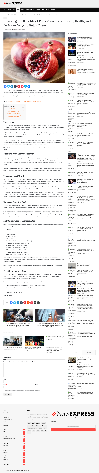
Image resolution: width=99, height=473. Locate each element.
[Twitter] (8, 86)
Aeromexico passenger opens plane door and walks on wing (86, 264)
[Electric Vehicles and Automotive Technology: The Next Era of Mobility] (72, 377)
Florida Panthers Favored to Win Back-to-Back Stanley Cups (85, 134)
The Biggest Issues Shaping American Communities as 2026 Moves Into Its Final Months (86, 84)
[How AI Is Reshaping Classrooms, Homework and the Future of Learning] (72, 360)
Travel (47, 9)
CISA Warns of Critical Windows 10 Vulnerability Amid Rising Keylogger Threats (86, 52)
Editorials (6, 464)
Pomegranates (11, 108)
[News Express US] (13, 3)
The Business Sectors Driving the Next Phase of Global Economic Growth (85, 385)
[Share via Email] (35, 302)
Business (38, 9)
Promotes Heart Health (13, 111)
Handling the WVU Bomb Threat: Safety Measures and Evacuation (85, 296)
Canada (6, 452)
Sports (22, 9)
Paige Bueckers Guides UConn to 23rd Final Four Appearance (85, 173)
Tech (14, 9)
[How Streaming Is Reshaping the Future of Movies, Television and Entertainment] (72, 396)
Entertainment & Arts (30, 9)
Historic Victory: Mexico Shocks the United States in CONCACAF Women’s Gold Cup (86, 229)
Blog (5, 429)
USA (5, 9)
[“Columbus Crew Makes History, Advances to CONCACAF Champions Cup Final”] (72, 147)
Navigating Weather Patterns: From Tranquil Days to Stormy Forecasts (86, 164)
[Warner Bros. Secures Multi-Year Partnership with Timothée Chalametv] (72, 181)
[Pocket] (22, 86)
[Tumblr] (15, 86)
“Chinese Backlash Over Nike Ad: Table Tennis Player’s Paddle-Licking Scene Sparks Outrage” (86, 102)
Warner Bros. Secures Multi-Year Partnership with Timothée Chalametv (85, 181)
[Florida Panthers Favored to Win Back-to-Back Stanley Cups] (72, 137)
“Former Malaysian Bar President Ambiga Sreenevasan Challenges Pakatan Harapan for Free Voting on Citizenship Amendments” (86, 198)
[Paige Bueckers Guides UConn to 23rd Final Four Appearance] (72, 175)
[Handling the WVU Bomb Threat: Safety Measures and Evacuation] (72, 299)
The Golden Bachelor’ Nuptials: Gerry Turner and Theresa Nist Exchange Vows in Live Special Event (86, 290)
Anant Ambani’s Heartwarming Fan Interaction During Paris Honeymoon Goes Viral (86, 59)
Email (5, 384)
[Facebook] (5, 86)
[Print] (38, 302)
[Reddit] (28, 302)
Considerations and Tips (13, 116)
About (4, 415)
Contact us (6, 417)
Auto (43, 9)
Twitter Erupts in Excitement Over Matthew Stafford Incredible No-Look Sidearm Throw (85, 283)
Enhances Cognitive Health (14, 113)
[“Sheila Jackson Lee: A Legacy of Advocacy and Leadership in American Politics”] (72, 116)
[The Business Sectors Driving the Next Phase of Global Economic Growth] (72, 386)
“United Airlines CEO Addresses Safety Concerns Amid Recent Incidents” (85, 188)
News (9, 14)
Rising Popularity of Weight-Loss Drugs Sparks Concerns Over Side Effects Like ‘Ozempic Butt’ (54, 349)
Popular (89, 352)
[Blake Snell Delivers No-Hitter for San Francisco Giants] (72, 96)
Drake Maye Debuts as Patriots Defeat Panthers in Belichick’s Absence (84, 39)
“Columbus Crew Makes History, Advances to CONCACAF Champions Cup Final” (86, 144)
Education (53, 9)
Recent (75, 352)
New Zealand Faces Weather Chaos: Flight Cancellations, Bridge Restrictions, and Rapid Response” (85, 216)
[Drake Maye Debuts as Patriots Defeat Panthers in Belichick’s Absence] (72, 39)
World (9, 9)
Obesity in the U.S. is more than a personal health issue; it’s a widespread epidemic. (33, 349)
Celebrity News (8, 441)
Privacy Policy (6, 412)
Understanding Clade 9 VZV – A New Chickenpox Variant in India (24, 101)
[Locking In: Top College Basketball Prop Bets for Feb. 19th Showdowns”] (72, 242)
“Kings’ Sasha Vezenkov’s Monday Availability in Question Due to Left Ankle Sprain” (85, 272)
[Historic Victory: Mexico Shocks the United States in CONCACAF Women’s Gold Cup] (72, 232)
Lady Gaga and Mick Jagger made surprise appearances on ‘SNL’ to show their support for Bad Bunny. (85, 322)
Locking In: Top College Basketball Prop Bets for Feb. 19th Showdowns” (86, 239)
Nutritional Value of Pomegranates (16, 115)
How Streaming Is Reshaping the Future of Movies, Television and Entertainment (85, 394)
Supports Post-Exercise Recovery (16, 110)
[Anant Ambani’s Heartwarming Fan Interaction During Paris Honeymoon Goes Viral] (72, 62)
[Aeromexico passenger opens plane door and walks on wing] (72, 266)
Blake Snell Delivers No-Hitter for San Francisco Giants (85, 94)
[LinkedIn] (11, 86)
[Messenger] (28, 86)
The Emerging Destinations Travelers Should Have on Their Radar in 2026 (85, 366)
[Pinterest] (18, 86)
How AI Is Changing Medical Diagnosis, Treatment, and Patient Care (12, 348)
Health (18, 9)
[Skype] (25, 86)
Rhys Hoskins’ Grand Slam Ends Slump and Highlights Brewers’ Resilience (84, 125)
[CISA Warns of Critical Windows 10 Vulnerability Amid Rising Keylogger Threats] (72, 53)
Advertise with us (7, 419)
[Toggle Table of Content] (22, 106)
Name (5, 379)
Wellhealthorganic (7, 421)
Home (5, 14)
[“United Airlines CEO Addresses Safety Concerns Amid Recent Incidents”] (72, 190)
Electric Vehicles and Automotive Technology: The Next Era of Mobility (86, 374)
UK (5, 455)
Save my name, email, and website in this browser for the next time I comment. (22, 390)
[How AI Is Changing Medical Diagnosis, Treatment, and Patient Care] (12, 341)
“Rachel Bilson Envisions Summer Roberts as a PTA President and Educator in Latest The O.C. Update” (86, 71)
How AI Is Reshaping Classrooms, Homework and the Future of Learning (85, 359)
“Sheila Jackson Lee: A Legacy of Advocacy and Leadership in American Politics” (86, 113)
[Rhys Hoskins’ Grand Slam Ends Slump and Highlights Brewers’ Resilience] (72, 127)
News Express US (25, 470)
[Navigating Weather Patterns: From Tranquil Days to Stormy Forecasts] (72, 167)
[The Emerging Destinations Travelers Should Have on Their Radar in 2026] (72, 368)
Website (37, 384)
